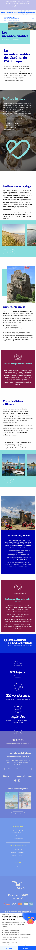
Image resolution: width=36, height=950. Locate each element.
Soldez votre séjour (18, 855)
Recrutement (18, 838)
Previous (5, 251)
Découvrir (18, 813)
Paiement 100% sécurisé (18, 896)
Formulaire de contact (17, 869)
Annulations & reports (18, 852)
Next (12, 251)
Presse (18, 835)
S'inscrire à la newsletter (18, 769)
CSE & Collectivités (18, 833)
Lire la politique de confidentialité (10, 942)
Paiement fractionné (18, 912)
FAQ (18, 866)
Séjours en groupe (18, 830)
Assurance (18, 849)
